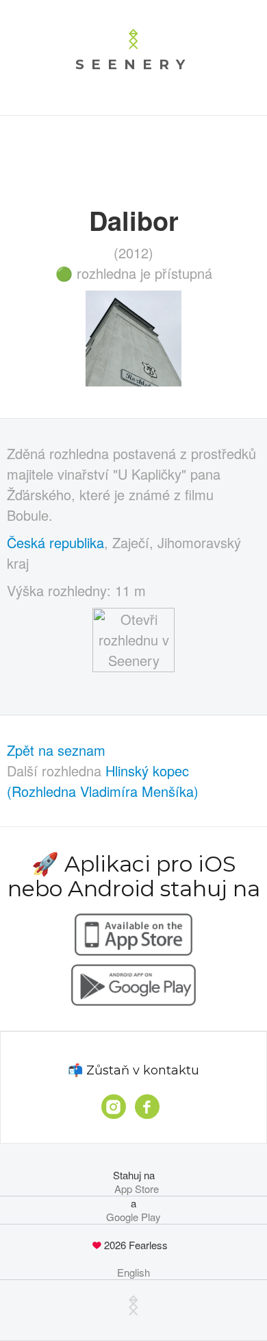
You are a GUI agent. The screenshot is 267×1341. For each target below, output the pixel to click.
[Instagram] (113, 1106)
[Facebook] (147, 1106)
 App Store (134, 1189)
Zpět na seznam (56, 750)
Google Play (133, 1217)
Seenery (133, 64)
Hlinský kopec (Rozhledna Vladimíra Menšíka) (103, 781)
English (133, 1272)
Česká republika (55, 542)
